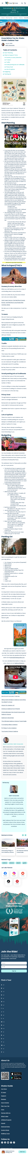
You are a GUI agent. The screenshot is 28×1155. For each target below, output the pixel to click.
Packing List (7, 74)
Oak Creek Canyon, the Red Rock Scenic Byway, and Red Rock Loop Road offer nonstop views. (13, 302)
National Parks (5, 1127)
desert (18, 863)
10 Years (3, 1092)
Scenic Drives (5, 1130)
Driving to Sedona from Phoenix (10, 709)
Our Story (4, 1089)
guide (24, 863)
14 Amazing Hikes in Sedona (9, 724)
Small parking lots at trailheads (15, 64)
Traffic (8, 62)
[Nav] (2, 3)
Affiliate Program (6, 1120)
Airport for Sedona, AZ (7, 705)
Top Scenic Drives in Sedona (9, 731)
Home (2, 17)
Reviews (3, 1099)
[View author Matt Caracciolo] (3, 44)
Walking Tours (5, 1133)
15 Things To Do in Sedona (8, 728)
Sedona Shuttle (22, 253)
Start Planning (8, 53)
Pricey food (9, 67)
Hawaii (3, 1123)
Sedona (21, 17)
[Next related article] (25, 835)
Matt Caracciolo (10, 45)
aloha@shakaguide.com (17, 657)
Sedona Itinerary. (19, 663)
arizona (12, 863)
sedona (5, 863)
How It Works (5, 1103)
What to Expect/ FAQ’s (11, 55)
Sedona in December (7, 718)
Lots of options (10, 69)
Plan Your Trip (9, 17)
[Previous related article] (23, 835)
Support (3, 1096)
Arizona (15, 17)
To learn (8, 60)
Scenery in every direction (13, 57)
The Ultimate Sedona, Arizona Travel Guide (13, 721)
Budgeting (7, 71)
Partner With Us (5, 1113)
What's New (4, 1116)
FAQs (2, 1109)
